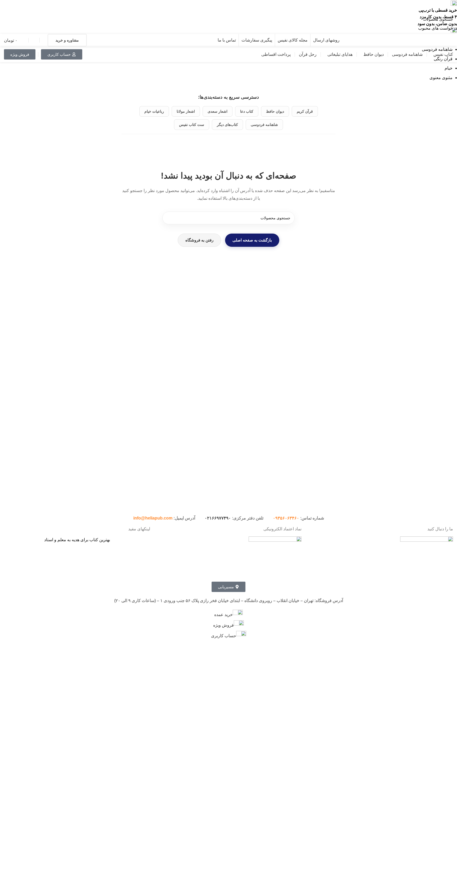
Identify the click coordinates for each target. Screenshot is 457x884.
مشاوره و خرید (67, 40)
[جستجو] (169, 218)
